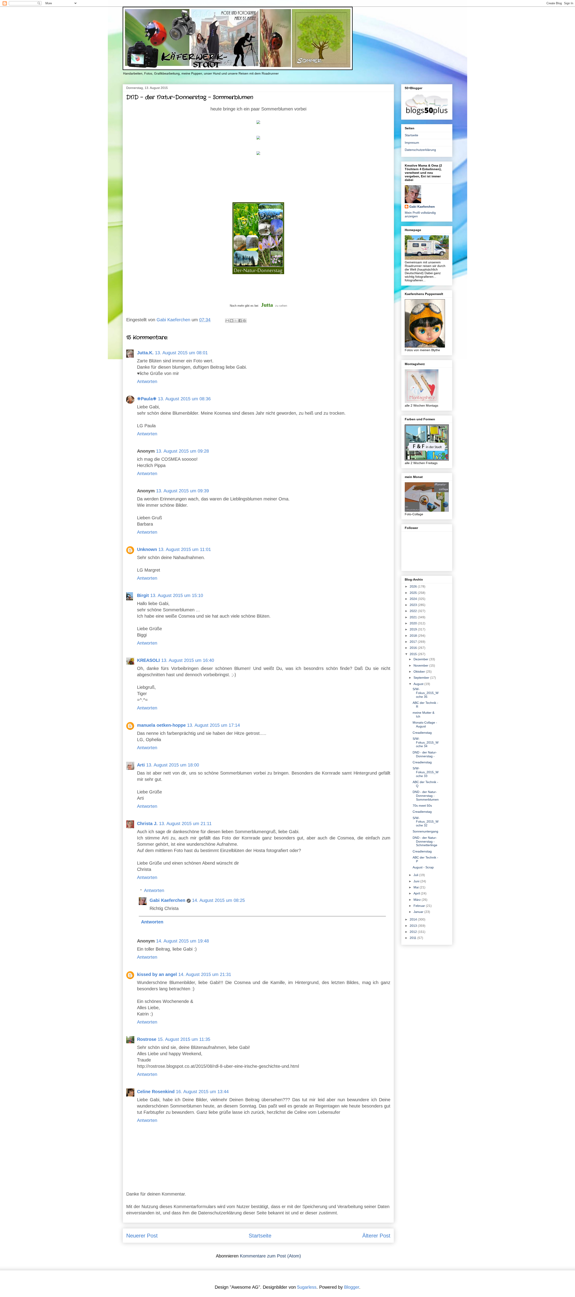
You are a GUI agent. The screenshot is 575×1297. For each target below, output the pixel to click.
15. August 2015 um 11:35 (184, 1039)
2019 (414, 629)
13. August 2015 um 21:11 (185, 823)
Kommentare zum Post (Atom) (270, 1255)
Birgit (143, 595)
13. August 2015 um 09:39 (182, 490)
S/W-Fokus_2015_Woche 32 (425, 821)
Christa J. (147, 823)
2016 (414, 648)
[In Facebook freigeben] (240, 320)
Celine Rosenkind (156, 1091)
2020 (414, 623)
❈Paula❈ (147, 398)
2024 (414, 599)
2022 (414, 611)
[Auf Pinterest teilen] (244, 320)
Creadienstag (422, 732)
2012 (414, 932)
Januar (419, 912)
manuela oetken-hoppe (161, 725)
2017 (414, 641)
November (421, 665)
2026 (414, 586)
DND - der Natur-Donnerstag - (425, 754)
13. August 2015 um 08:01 (181, 352)
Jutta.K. (145, 352)
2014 (414, 919)
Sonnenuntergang (425, 831)
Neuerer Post (142, 1236)
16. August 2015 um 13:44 (202, 1091)
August (419, 684)
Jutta (267, 305)
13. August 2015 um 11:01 (184, 549)
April (417, 893)
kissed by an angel (157, 974)
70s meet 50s (422, 805)
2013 (414, 925)
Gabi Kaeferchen (167, 900)
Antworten (147, 381)
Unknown (147, 549)
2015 (414, 654)
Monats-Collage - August (425, 724)
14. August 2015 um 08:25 (218, 900)
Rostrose (146, 1039)
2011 (413, 938)
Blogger (351, 1287)
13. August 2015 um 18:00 (172, 764)
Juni (417, 881)
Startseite (260, 1236)
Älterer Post (376, 1236)
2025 (414, 593)
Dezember (421, 659)
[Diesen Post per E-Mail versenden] (227, 320)
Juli (416, 875)
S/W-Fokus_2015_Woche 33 (425, 772)
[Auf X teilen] (236, 320)
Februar (420, 905)
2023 (414, 605)
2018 (414, 635)
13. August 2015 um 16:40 (187, 660)
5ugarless (306, 1287)
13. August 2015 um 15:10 (176, 595)
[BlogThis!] (231, 320)
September (422, 677)
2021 (414, 617)
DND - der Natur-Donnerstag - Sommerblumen (426, 795)
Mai (417, 887)
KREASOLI (148, 660)
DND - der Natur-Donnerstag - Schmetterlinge (425, 841)
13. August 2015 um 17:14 (213, 725)
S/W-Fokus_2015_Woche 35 (425, 692)
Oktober (420, 671)
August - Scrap (423, 867)
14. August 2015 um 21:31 (204, 974)
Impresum (412, 142)
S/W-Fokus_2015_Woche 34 (425, 742)
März (418, 899)
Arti (141, 764)
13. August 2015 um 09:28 (182, 451)
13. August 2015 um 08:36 (184, 398)
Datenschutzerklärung (420, 150)
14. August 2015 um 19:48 (182, 940)
